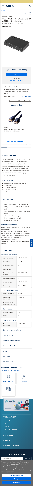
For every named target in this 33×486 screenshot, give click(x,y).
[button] (31, 243)
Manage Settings (16, 475)
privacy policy (14, 464)
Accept (16, 479)
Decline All (17, 482)
